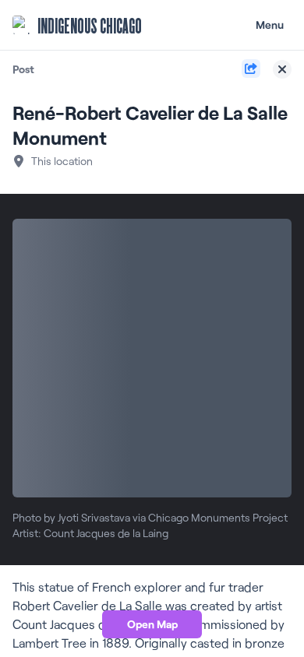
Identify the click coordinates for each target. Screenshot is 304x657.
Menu (270, 24)
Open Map (152, 624)
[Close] (282, 69)
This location (62, 160)
